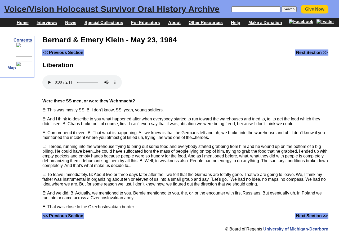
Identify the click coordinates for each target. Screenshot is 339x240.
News (70, 22)
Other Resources (206, 22)
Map (11, 68)
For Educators (145, 22)
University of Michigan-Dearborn (295, 229)
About (174, 22)
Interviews (47, 22)
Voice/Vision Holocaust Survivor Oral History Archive (112, 9)
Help (235, 22)
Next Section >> (312, 52)
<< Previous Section (63, 52)
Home (23, 22)
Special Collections (103, 22)
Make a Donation (265, 22)
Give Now (314, 9)
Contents (23, 40)
